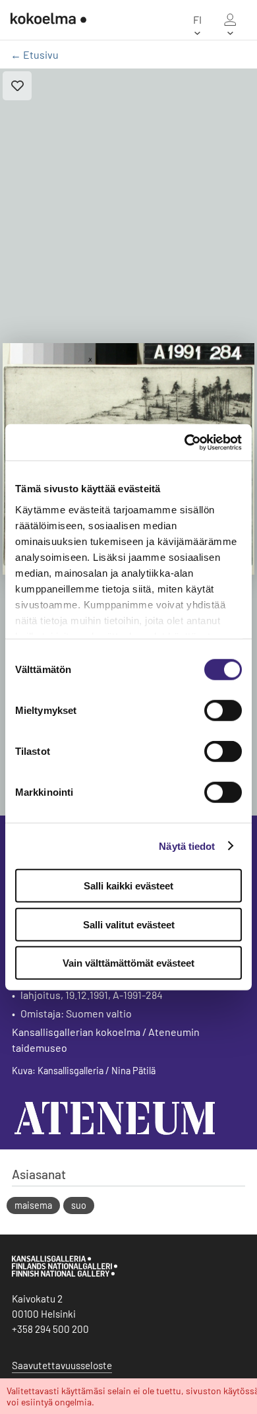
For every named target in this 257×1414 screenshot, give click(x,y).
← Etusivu (35, 54)
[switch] (223, 710)
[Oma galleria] (230, 20)
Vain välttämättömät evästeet (128, 963)
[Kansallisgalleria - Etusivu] (48, 20)
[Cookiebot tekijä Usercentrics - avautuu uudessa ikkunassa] (185, 442)
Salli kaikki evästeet (128, 885)
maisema (33, 1205)
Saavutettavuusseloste (62, 1365)
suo (78, 1205)
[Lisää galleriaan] (17, 85)
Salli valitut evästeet (129, 924)
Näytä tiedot (187, 845)
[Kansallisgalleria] (64, 1273)
